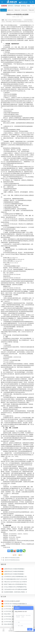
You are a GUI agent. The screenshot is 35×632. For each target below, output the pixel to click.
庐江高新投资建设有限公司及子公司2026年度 (15, 579)
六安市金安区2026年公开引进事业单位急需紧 (15, 589)
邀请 (21, 555)
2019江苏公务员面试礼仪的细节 (12, 601)
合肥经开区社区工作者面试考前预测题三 (14, 569)
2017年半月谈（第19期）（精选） (12, 611)
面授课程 (4, 6)
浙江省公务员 (24, 10)
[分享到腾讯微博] (18, 551)
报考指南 (17, 6)
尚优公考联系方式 (8, 624)
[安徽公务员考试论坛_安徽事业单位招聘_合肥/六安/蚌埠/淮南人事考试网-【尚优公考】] (17, 2)
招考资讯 (11, 6)
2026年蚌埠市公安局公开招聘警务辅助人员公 (15, 576)
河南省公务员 (17, 10)
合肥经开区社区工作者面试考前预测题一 (14, 574)
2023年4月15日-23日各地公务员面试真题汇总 (15, 603)
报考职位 (23, 6)
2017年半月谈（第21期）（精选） (12, 619)
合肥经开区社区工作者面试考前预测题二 (14, 571)
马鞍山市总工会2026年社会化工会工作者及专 (15, 581)
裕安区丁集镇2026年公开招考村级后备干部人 (15, 584)
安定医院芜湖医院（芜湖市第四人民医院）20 (15, 592)
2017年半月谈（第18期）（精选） (12, 608)
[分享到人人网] (21, 551)
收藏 (15, 555)
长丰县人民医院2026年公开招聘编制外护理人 (15, 586)
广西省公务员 (31, 10)
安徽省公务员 (10, 10)
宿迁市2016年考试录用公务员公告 (12, 560)
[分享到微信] (24, 551)
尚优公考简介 (7, 614)
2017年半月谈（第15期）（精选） (12, 621)
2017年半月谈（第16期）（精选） (12, 616)
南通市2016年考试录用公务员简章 (12, 557)
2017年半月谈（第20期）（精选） (12, 606)
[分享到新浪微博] (15, 551)
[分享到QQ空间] (11, 551)
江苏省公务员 (3, 10)
